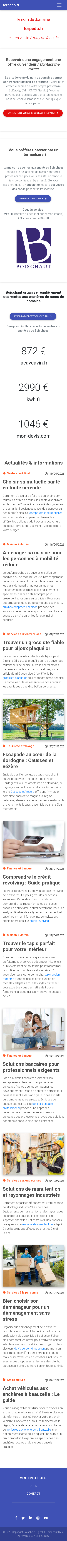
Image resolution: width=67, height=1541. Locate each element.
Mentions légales (33, 1478)
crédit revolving (39, 921)
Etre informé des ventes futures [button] (31, 316)
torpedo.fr (33, 28)
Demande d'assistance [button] (31, 199)
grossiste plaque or (15, 678)
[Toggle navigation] (59, 5)
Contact (33, 1493)
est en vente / (33, 38)
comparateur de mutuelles (45, 513)
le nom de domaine (33, 19)
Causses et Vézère (22, 791)
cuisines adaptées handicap (20, 607)
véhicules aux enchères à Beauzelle (29, 1429)
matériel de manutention (37, 1224)
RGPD (33, 1486)
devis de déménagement (30, 1348)
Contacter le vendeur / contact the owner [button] (31, 113)
